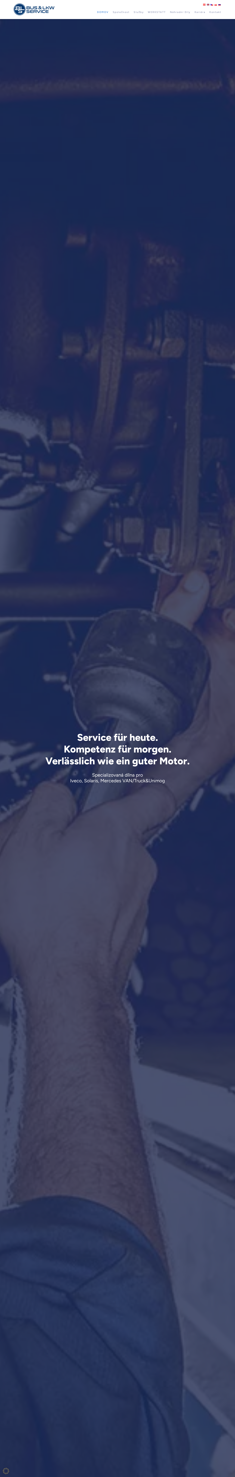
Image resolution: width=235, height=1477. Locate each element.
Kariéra (200, 12)
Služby (139, 12)
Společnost (121, 12)
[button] (6, 1471)
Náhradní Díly (180, 12)
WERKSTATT (157, 12)
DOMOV (103, 12)
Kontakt (215, 12)
